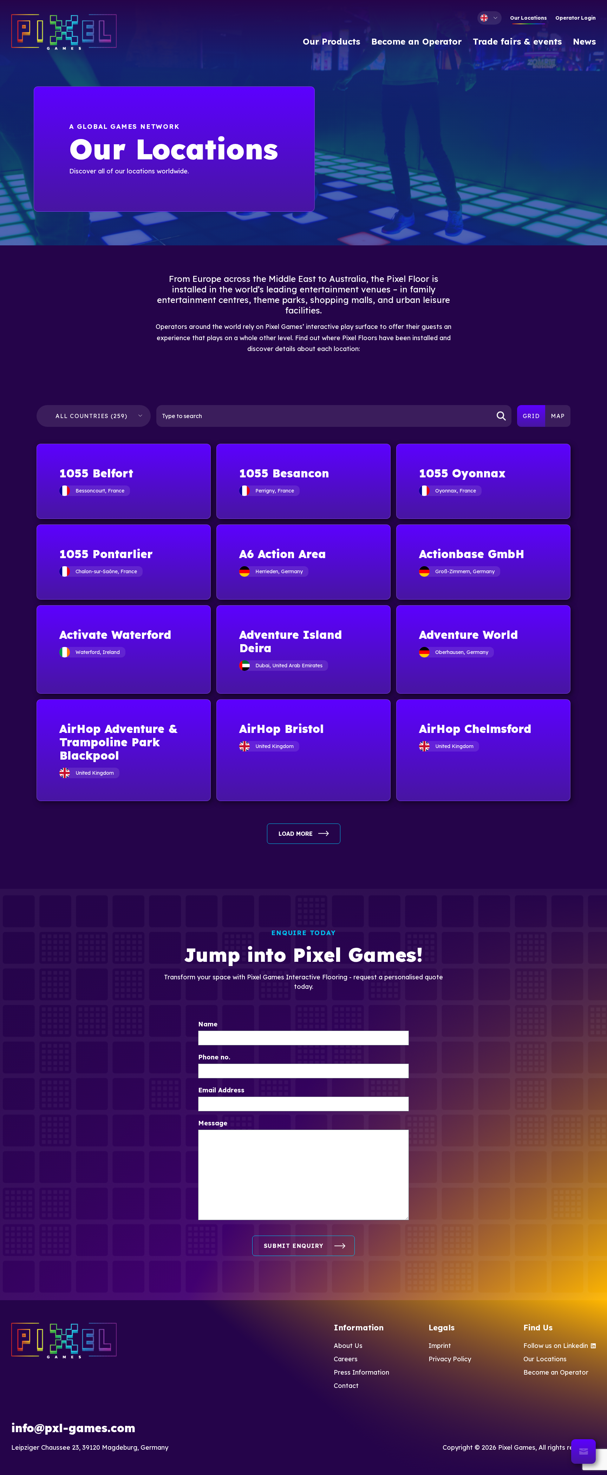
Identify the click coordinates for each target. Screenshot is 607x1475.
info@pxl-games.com (73, 1428)
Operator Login (575, 18)
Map (558, 415)
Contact (346, 1386)
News (584, 41)
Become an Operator (416, 41)
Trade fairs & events (517, 41)
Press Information (361, 1372)
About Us (348, 1346)
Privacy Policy (450, 1359)
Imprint (440, 1346)
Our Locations (528, 18)
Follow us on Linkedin (555, 1346)
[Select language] (489, 18)
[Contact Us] (583, 1451)
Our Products (331, 41)
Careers (346, 1359)
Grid (531, 415)
